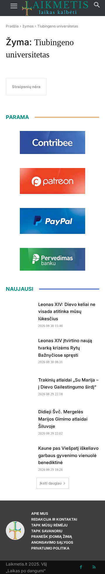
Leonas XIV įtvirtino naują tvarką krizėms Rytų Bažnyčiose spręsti (65, 348)
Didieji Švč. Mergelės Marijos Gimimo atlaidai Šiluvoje (63, 419)
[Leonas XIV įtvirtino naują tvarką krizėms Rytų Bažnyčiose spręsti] (20, 349)
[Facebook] (81, 567)
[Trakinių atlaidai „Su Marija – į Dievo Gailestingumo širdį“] (20, 385)
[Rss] (94, 567)
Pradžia (12, 26)
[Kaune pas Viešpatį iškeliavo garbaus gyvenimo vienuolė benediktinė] (20, 456)
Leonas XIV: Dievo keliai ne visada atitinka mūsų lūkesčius (66, 312)
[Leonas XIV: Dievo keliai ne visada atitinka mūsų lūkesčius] (20, 313)
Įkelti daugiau (51, 483)
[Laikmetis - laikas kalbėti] (55, 8)
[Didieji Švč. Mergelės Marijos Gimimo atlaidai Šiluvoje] (20, 420)
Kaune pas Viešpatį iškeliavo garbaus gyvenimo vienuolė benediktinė (68, 455)
